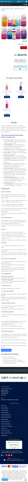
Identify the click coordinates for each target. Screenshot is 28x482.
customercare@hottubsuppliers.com (15, 460)
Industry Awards (5, 421)
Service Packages (5, 430)
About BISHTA (4, 410)
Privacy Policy (4, 408)
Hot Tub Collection (6, 424)
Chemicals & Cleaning (6, 426)
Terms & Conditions (6, 417)
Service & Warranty (6, 414)
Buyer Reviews (4, 412)
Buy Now (24, 47)
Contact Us (4, 405)
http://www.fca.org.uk (17, 479)
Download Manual (6, 350)
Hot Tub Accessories (6, 433)
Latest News (4, 435)
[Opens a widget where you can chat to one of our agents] (4, 479)
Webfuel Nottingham (23, 481)
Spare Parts (4, 428)
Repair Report (4, 419)
